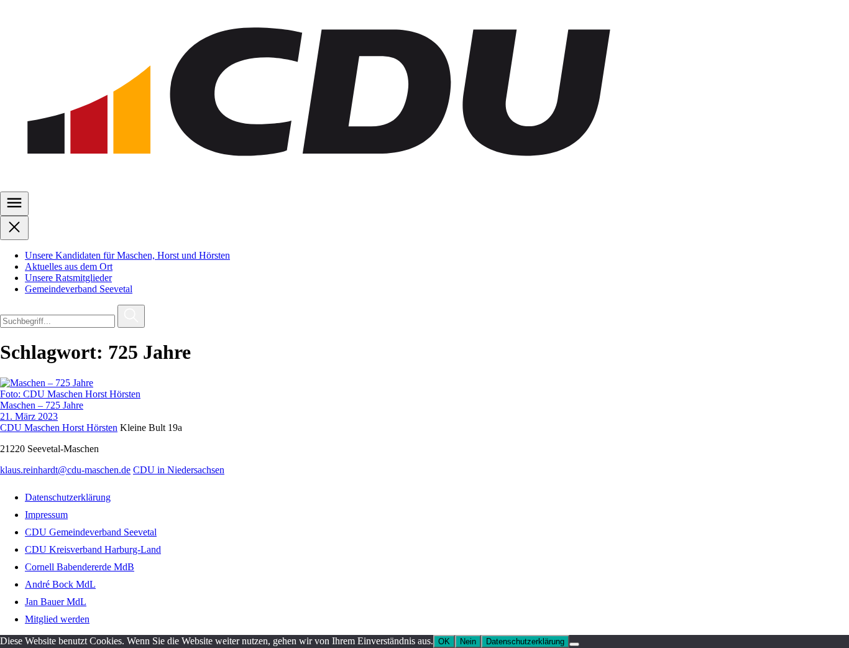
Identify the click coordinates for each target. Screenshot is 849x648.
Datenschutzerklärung (525, 641)
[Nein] (574, 644)
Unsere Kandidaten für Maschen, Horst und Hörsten (127, 255)
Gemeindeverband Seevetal (78, 289)
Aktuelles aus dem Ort (68, 266)
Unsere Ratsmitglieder (68, 277)
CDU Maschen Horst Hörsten (58, 427)
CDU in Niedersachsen (178, 470)
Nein (468, 641)
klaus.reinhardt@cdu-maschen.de (65, 470)
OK (444, 641)
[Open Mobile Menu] (14, 204)
